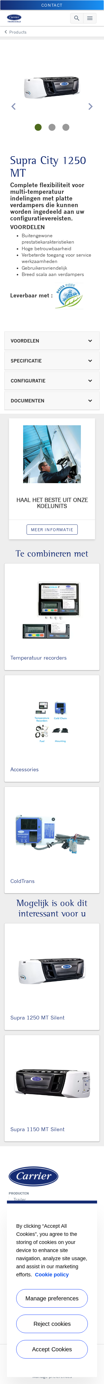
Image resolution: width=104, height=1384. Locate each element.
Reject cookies (52, 1324)
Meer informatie (52, 529)
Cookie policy (52, 1275)
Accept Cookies (52, 1349)
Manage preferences (52, 1298)
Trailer (20, 1199)
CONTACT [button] (52, 5)
